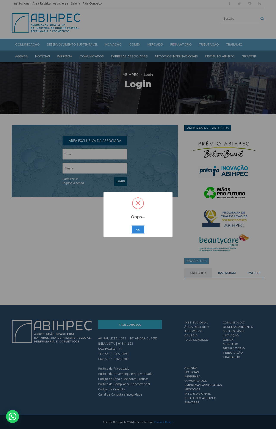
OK (138, 229)
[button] (12, 416)
